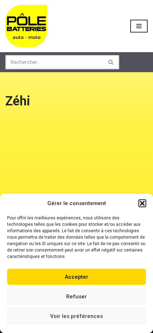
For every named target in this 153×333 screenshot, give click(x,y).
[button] (142, 203)
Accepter (76, 277)
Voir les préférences (76, 316)
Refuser (76, 296)
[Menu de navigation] (139, 26)
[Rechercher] (111, 62)
